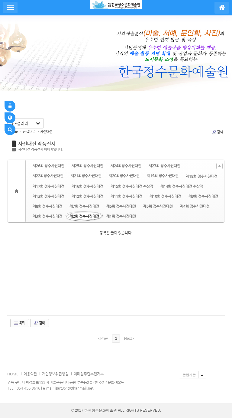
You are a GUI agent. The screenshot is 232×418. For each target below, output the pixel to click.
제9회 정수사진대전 (203, 196)
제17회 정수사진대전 (48, 186)
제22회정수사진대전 (48, 175)
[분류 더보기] (219, 166)
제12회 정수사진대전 (87, 196)
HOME (12, 374)
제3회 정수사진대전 (47, 216)
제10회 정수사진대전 (165, 196)
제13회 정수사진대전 (48, 196)
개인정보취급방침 (55, 374)
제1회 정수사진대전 (121, 216)
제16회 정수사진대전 (87, 186)
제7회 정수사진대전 (84, 206)
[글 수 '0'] (17, 191)
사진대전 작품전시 (37, 144)
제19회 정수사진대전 (163, 175)
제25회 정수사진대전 (87, 166)
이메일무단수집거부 (89, 374)
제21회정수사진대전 (86, 175)
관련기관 (189, 375)
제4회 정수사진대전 (195, 206)
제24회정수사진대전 (126, 166)
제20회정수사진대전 (124, 175)
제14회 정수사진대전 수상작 (181, 186)
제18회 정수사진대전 (202, 176)
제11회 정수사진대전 (126, 196)
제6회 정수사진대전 (121, 206)
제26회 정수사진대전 (48, 166)
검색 (220, 132)
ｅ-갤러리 (19, 123)
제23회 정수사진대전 (164, 166)
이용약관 (30, 374)
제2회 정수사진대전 (84, 216)
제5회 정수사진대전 (158, 206)
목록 (21, 323)
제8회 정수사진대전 (47, 206)
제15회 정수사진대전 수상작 (132, 186)
